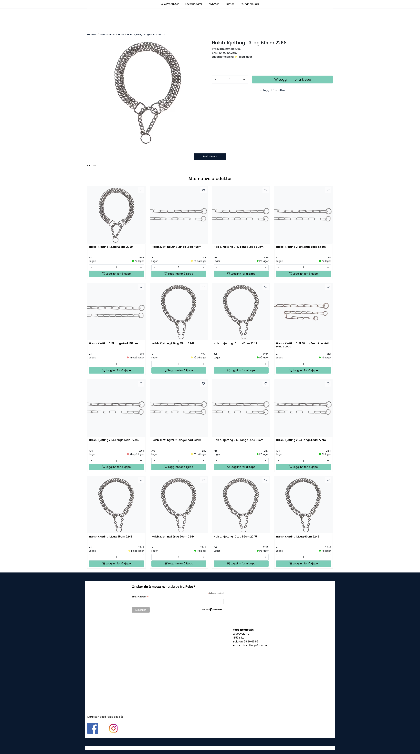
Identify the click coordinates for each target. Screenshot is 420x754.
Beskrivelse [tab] (210, 156)
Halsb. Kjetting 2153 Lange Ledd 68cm (238, 440)
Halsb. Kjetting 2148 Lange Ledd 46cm (176, 247)
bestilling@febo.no (255, 645)
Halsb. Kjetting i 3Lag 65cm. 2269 (111, 247)
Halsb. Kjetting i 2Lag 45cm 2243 (110, 536)
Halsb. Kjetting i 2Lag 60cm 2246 (297, 536)
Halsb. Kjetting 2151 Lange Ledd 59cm (113, 343)
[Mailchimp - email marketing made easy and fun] (211, 609)
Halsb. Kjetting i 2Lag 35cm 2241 (172, 343)
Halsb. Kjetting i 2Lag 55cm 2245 (235, 536)
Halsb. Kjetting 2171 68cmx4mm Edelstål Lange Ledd (302, 345)
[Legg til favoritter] (141, 190)
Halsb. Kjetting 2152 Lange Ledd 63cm (176, 440)
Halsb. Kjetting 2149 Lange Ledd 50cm (238, 247)
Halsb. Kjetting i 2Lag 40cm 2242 (235, 343)
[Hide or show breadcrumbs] (164, 34)
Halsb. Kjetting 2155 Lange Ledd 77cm (114, 440)
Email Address (140, 596)
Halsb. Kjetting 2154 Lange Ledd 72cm (301, 440)
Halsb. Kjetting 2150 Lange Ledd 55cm (301, 247)
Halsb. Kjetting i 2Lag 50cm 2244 (173, 536)
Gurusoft (210, 748)
